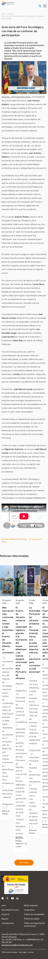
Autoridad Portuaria (10, 910)
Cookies (30, 952)
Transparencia (8, 923)
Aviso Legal (22, 952)
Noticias (11, 14)
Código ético (29, 910)
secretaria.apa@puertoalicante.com (17, 945)
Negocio (5, 919)
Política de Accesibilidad (34, 914)
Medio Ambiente (31, 906)
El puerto (5, 914)
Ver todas (24, 863)
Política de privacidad (9, 952)
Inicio (3, 14)
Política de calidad (31, 919)
